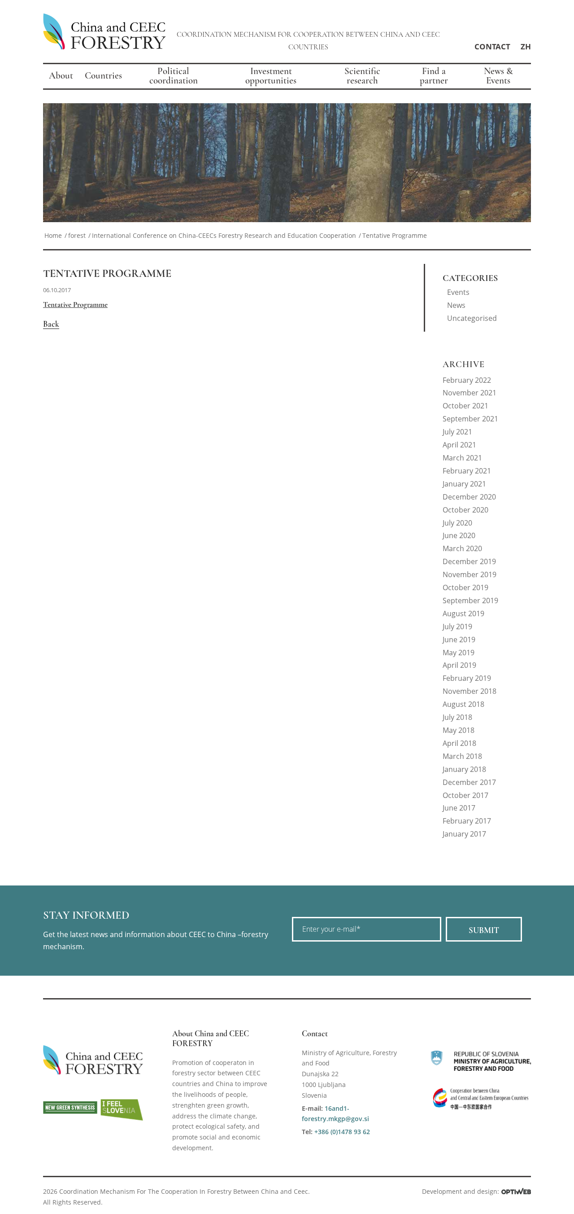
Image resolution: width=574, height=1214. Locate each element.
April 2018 (459, 743)
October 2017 (465, 795)
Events (458, 292)
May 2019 (458, 652)
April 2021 (459, 445)
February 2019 (467, 678)
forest (77, 235)
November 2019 (469, 574)
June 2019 (459, 639)
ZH (526, 46)
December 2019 (469, 561)
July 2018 (457, 717)
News (456, 305)
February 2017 (467, 821)
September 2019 (470, 600)
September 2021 (470, 419)
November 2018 (469, 691)
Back (51, 324)
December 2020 (469, 497)
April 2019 (459, 665)
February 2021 (467, 471)
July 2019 (457, 626)
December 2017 (469, 782)
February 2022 (467, 380)
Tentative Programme (107, 273)
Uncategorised (472, 318)
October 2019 (465, 587)
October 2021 (465, 406)
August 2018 (463, 704)
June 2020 (459, 535)
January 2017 (464, 834)
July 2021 (457, 432)
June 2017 (459, 808)
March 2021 (462, 458)
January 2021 (464, 484)
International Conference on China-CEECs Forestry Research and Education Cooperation (224, 235)
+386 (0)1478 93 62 (342, 1131)
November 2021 (469, 393)
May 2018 (458, 730)
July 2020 (457, 523)
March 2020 (462, 548)
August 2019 (463, 613)
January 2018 (464, 769)
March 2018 (462, 756)
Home (53, 235)
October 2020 (465, 510)
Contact (492, 46)
